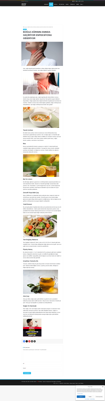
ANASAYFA (46, 4)
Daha (81, 4)
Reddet (90, 396)
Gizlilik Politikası (66, 383)
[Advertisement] (52, 15)
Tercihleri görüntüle (99, 396)
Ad (23, 363)
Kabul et (81, 396)
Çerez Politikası (80, 383)
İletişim (77, 383)
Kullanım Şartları (72, 383)
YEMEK (77, 4)
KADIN (67, 4)
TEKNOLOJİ (72, 4)
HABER (51, 4)
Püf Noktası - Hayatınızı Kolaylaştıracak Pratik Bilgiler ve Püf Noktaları (49, 381)
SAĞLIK (55, 4)
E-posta (24, 368)
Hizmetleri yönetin (80, 393)
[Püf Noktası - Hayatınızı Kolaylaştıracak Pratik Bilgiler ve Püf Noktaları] (24, 4)
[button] (102, 386)
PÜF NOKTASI (61, 4)
